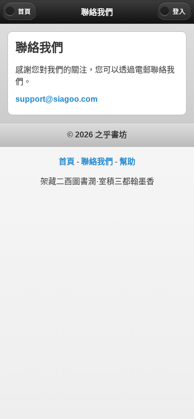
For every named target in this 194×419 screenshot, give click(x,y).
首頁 (67, 161)
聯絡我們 (97, 161)
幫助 (127, 161)
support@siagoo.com (56, 99)
